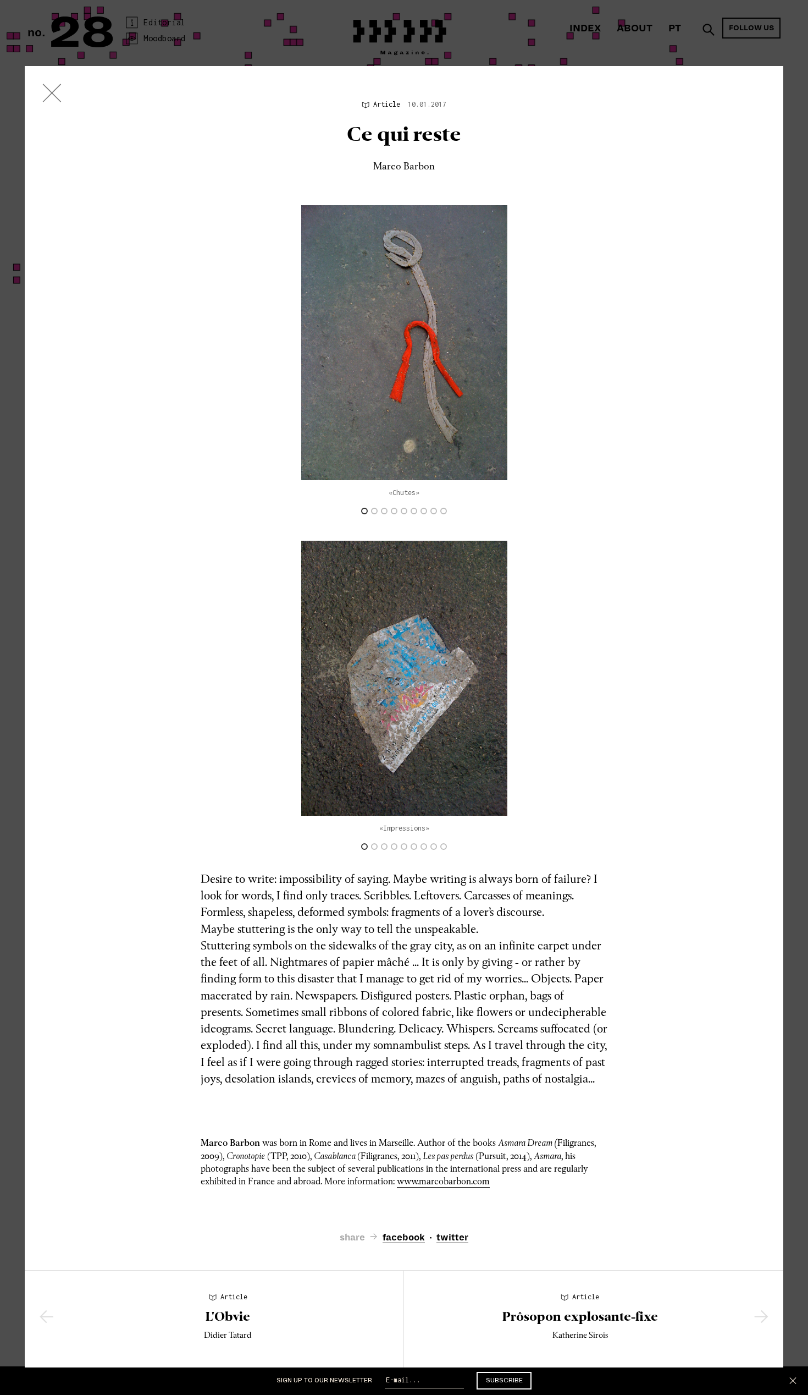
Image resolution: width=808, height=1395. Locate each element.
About (634, 28)
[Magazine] (52, 96)
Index (585, 28)
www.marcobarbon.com (443, 1181)
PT (674, 28)
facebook (404, 1238)
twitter (452, 1238)
